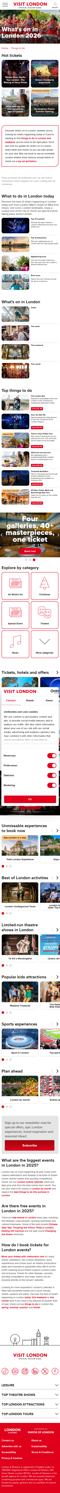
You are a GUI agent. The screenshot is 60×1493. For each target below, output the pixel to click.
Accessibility (9, 1452)
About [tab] (49, 700)
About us (36, 1440)
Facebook (55, 1371)
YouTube (15, 1371)
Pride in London (45, 1227)
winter (36, 1307)
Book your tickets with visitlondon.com (23, 1256)
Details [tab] (30, 700)
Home (5, 48)
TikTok (5, 1371)
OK (30, 799)
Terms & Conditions (42, 1452)
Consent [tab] (11, 700)
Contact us (8, 1440)
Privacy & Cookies (12, 1458)
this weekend (39, 1297)
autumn (24, 1307)
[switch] (51, 765)
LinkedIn (35, 1371)
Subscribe (29, 1145)
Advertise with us (11, 1446)
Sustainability (39, 1446)
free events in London (24, 1217)
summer (14, 1307)
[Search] (55, 5)
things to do (31, 1304)
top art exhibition (27, 161)
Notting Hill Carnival (13, 1231)
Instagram (25, 1371)
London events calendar (30, 1182)
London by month (41, 1188)
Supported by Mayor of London (41, 1430)
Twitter (45, 1371)
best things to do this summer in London (25, 1193)
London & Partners (13, 1430)
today (28, 1297)
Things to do (18, 48)
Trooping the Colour (24, 1227)
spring (5, 1307)
